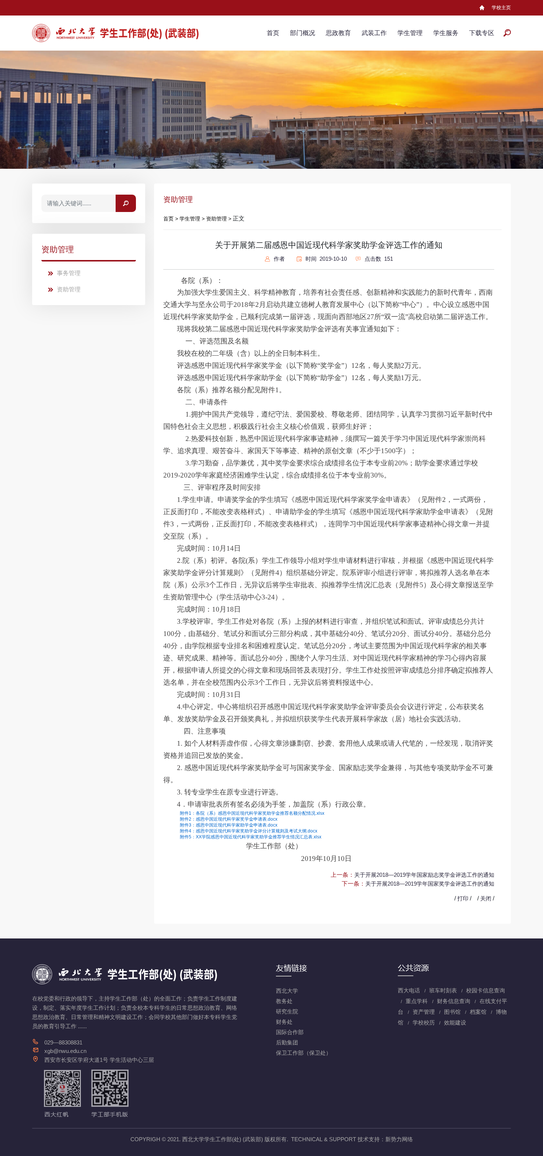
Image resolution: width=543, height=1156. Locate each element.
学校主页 (501, 7)
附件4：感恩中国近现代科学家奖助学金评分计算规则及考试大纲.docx (248, 831)
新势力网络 (399, 1139)
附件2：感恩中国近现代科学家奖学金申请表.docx (228, 819)
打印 (462, 898)
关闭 (485, 898)
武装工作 (374, 33)
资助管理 (69, 289)
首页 (273, 33)
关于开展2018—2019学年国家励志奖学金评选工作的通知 (424, 875)
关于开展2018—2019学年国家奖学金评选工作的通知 (429, 883)
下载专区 (481, 33)
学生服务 (445, 33)
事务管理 (69, 273)
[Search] (126, 203)
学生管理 (410, 33)
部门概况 (302, 33)
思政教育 (338, 33)
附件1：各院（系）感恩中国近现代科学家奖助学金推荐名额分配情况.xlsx (252, 813)
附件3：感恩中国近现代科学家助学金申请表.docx (228, 825)
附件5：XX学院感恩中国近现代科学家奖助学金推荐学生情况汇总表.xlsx (250, 836)
